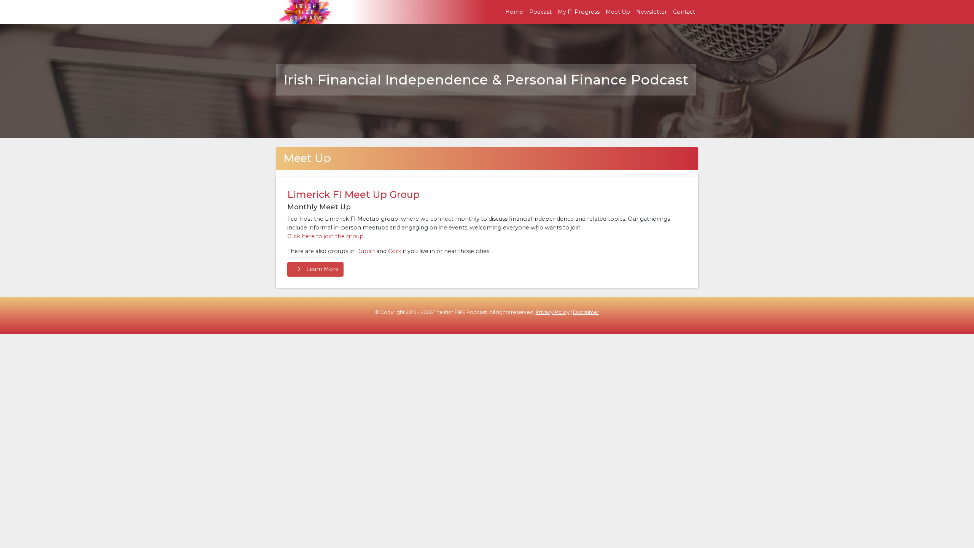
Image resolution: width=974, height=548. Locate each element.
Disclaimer (586, 312)
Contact (684, 11)
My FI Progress (579, 11)
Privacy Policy (553, 312)
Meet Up (618, 11)
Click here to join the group (325, 236)
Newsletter (651, 11)
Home (514, 11)
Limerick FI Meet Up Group (353, 194)
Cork (394, 251)
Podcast (540, 11)
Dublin (365, 251)
